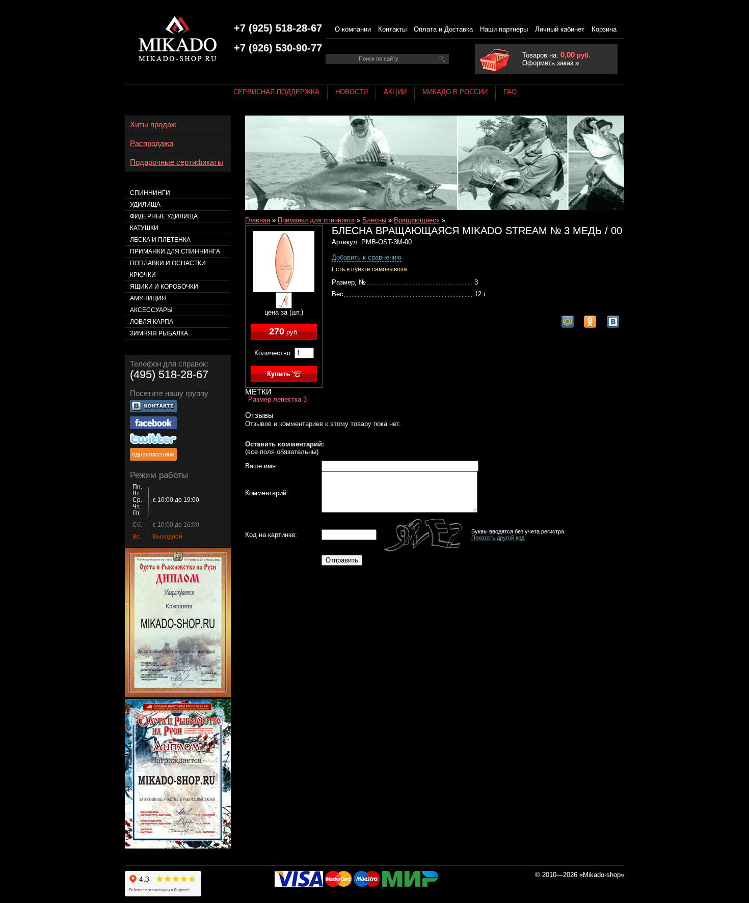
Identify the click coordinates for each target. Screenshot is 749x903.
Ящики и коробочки (164, 287)
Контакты (392, 29)
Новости (351, 92)
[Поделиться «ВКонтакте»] (613, 322)
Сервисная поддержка (276, 92)
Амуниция (148, 298)
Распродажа (151, 143)
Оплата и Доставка (443, 29)
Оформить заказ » (550, 63)
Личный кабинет (559, 29)
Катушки (144, 228)
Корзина (604, 29)
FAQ (510, 92)
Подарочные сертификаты (176, 162)
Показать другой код (497, 537)
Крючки (143, 275)
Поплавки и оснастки (168, 263)
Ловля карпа (151, 322)
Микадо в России (455, 92)
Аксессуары (151, 310)
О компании (353, 29)
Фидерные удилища (164, 216)
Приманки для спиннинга (316, 220)
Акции (395, 92)
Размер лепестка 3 (277, 399)
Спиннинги (150, 193)
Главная (257, 220)
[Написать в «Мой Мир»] (567, 322)
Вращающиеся (417, 220)
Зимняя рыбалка (159, 333)
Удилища (145, 205)
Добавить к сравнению (367, 257)
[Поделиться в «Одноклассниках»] (590, 322)
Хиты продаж (153, 125)
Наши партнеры (504, 29)
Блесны (374, 220)
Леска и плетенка (160, 240)
